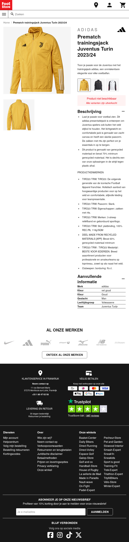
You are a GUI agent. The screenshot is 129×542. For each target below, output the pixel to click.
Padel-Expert (87, 490)
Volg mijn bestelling (14, 446)
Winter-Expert (112, 486)
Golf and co (86, 462)
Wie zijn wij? (44, 438)
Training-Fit (110, 466)
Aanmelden (100, 512)
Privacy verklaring (48, 466)
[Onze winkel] (96, 5)
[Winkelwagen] (123, 5)
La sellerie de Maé (90, 474)
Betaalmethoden (47, 458)
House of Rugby (88, 470)
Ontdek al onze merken (64, 355)
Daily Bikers (86, 442)
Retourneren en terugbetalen (54, 450)
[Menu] (4, 14)
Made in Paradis (89, 478)
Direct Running (88, 446)
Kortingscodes (11, 454)
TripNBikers (111, 478)
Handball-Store (88, 466)
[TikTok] (69, 535)
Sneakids (109, 458)
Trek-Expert (110, 470)
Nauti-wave (86, 482)
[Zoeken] (12, 14)
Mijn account (10, 438)
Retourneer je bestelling (39, 416)
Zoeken (19, 14)
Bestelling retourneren (16, 450)
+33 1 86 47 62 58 (40, 394)
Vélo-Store (110, 482)
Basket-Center (87, 438)
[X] (78, 535)
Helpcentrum (10, 442)
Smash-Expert (112, 450)
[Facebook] (50, 535)
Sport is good (112, 462)
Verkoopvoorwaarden (50, 446)
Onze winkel (44, 470)
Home (6, 22)
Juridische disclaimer (49, 454)
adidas (87, 29)
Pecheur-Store (112, 438)
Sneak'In (109, 454)
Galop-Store (86, 458)
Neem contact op (40, 383)
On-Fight (84, 486)
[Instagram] (59, 535)
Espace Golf (86, 454)
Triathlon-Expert (113, 474)
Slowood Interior (113, 446)
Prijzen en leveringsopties (52, 462)
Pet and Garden (113, 442)
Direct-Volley (86, 450)
